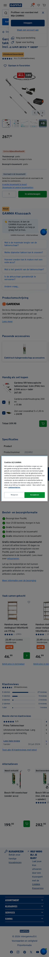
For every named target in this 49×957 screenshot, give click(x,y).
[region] (24, 478)
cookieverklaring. (14, 487)
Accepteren (34, 495)
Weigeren (14, 495)
